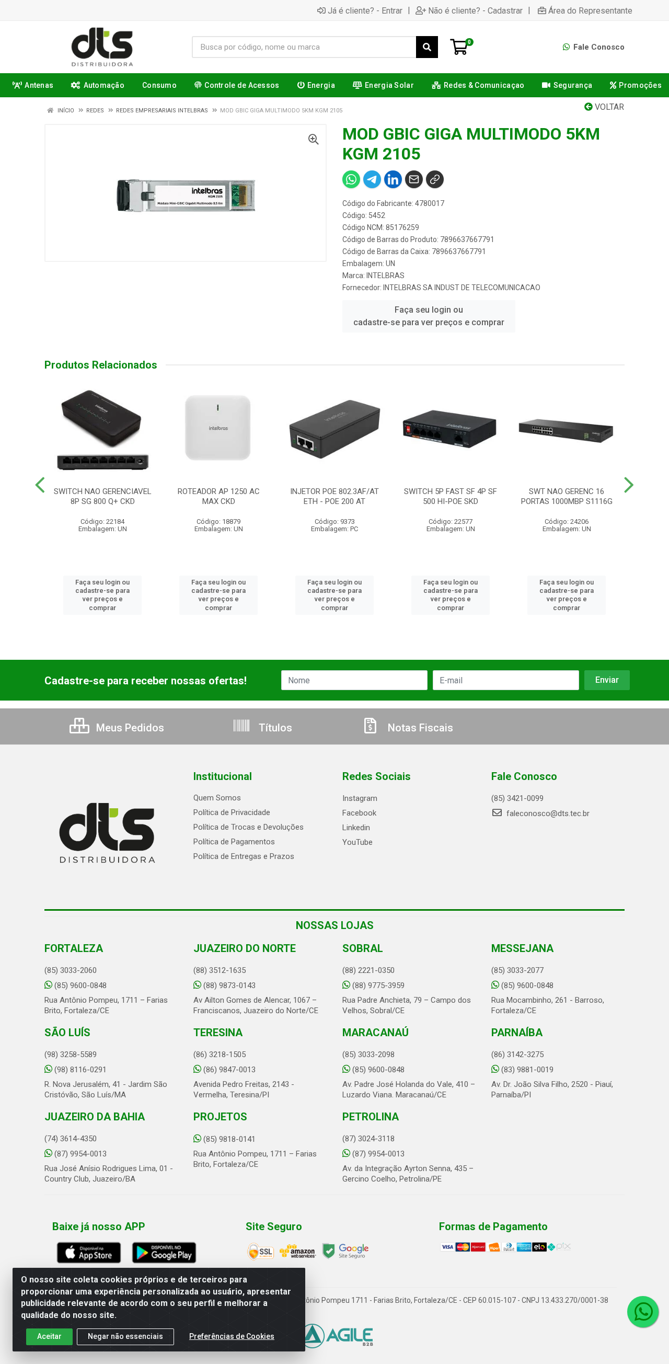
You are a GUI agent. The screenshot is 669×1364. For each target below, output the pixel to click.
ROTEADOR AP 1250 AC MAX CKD (219, 496)
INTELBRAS (385, 275)
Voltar (608, 107)
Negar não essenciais (125, 1336)
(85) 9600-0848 (80, 985)
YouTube (357, 842)
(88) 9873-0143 (229, 985)
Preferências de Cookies (231, 1336)
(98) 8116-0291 (80, 1069)
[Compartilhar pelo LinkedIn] (393, 179)
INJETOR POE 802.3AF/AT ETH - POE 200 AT (334, 496)
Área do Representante (590, 10)
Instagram (359, 798)
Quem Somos (217, 798)
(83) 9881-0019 (527, 1069)
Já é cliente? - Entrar (365, 10)
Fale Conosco (598, 47)
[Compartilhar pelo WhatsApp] (351, 179)
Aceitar (49, 1336)
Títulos (274, 727)
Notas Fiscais (419, 727)
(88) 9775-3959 (378, 985)
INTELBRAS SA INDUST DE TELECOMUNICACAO (461, 287)
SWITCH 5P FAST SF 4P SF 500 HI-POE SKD (450, 496)
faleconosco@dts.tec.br (547, 813)
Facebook (359, 813)
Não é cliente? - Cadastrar (475, 10)
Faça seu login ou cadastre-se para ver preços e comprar (428, 316)
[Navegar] (40, 485)
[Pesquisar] (427, 47)
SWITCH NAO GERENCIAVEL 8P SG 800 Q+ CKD (103, 496)
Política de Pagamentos (234, 841)
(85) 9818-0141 (229, 1139)
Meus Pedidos (129, 727)
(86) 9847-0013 (229, 1069)
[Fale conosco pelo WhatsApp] (643, 1311)
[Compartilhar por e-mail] (414, 179)
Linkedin (356, 827)
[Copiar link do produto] (435, 179)
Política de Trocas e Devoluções (248, 827)
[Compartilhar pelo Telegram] (372, 179)
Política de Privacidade (231, 812)
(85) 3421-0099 (517, 798)
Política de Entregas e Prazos (243, 856)
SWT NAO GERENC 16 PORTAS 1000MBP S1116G (567, 496)
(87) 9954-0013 (80, 1154)
